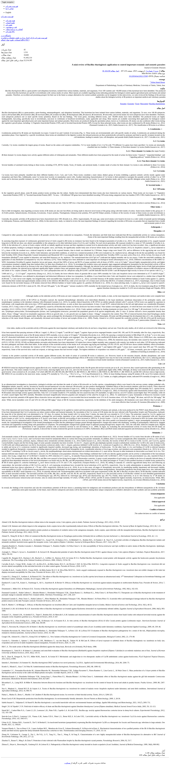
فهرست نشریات (12, 6)
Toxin (137, 104)
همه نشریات (10, 21)
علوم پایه (9, 25)
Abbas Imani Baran (157, 82)
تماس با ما (10, 9)
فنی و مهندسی (11, 27)
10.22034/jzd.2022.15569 (138, 76)
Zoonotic (131, 104)
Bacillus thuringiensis (157, 104)
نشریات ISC (10, 32)
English (8, 12)
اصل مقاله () (110, 71)
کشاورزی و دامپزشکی (14, 29)
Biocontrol (144, 104)
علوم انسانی (10, 23)
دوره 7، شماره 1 (152, 71)
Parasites (123, 104)
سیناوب (67, 763)
